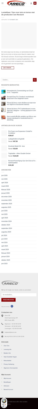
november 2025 (6, 200)
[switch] (4, 406)
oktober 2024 (5, 225)
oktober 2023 (5, 260)
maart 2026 (5, 186)
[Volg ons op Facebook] (12, 306)
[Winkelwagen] (34, 3)
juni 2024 (4, 239)
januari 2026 (5, 193)
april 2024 (4, 246)
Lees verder (8, 67)
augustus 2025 (6, 207)
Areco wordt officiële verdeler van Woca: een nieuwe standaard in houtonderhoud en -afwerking (21, 118)
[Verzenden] (35, 80)
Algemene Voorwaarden (11, 368)
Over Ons (6, 345)
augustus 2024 (6, 232)
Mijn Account (7, 378)
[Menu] (2, 3)
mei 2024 (4, 242)
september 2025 (6, 203)
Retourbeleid (7, 360)
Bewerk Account (8, 389)
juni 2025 (4, 210)
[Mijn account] (31, 3)
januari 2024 (5, 256)
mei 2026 (4, 179)
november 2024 (6, 221)
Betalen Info (7, 353)
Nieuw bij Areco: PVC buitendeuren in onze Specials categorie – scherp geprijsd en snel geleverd (21, 110)
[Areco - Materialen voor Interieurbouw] (17, 3)
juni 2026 (4, 175)
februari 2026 (5, 189)
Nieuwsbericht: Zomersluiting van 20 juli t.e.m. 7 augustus (20, 91)
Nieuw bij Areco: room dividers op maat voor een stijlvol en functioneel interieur (21, 103)
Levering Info (7, 349)
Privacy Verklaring (9, 364)
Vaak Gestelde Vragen (10, 357)
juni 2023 (4, 263)
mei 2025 (4, 214)
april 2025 (4, 218)
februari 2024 (5, 253)
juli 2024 (4, 235)
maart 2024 (5, 249)
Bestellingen (7, 382)
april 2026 (4, 182)
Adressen (6, 386)
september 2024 (6, 228)
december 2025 (6, 196)
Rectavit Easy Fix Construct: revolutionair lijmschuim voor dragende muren (20, 97)
